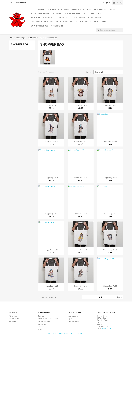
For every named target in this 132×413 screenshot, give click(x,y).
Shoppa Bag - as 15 (51, 178)
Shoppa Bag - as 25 (110, 286)
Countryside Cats (64, 22)
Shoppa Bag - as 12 (51, 141)
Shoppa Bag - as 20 (51, 250)
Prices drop (13, 316)
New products (14, 319)
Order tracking (73, 316)
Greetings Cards (83, 22)
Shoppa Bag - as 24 (80, 286)
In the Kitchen (57, 26)
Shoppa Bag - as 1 (51, 105)
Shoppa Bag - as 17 (110, 178)
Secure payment (44, 321)
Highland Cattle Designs (42, 22)
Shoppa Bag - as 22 (110, 250)
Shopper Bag (19, 44)
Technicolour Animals (41, 17)
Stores (40, 329)
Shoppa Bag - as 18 (51, 214)
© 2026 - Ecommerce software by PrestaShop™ (66, 333)
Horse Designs (94, 17)
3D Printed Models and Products (46, 9)
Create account (73, 321)
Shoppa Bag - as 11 (110, 105)
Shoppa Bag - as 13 (80, 141)
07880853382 (20, 2)
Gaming (112, 9)
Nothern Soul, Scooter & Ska (66, 13)
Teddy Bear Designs (92, 13)
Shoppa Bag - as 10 (80, 105)
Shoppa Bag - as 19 (80, 214)
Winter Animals (101, 22)
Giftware (87, 9)
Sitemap (41, 327)
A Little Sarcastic (62, 17)
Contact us (42, 324)
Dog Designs (79, 17)
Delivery (41, 316)
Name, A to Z (108, 72)
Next (120, 297)
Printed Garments (72, 9)
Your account (74, 312)
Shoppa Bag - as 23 (51, 286)
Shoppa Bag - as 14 (110, 141)
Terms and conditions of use (48, 319)
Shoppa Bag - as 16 (80, 178)
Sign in (70, 319)
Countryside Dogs (39, 26)
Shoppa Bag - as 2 (110, 214)
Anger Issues (100, 9)
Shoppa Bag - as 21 (80, 250)
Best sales (12, 321)
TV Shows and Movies (40, 13)
